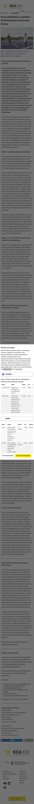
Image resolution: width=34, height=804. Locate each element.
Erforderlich (8, 374)
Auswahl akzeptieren (8, 455)
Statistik (7, 418)
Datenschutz (7, 369)
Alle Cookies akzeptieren (23, 455)
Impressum (19, 369)
